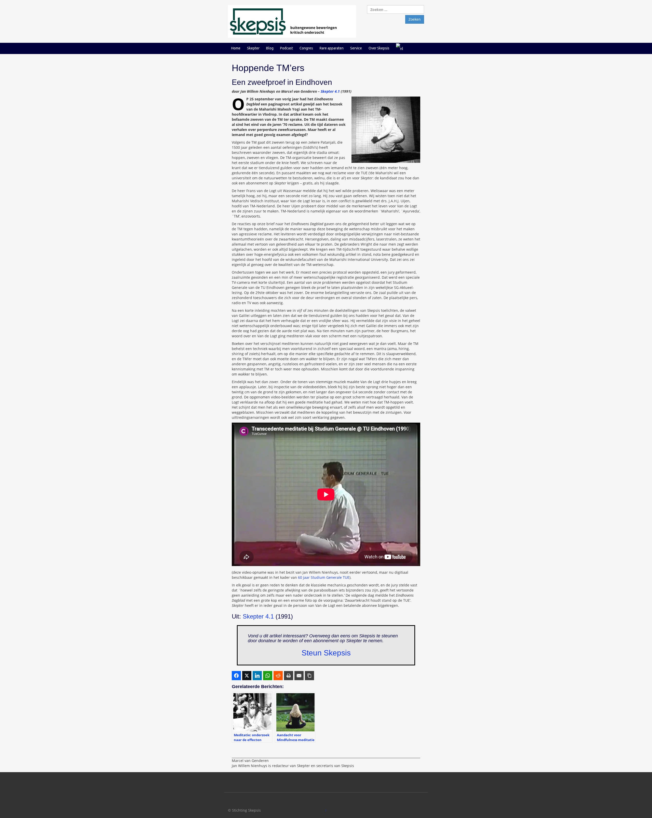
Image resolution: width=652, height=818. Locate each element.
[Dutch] (399, 48)
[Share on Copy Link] (309, 675)
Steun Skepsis (326, 653)
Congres (306, 48)
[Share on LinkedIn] (257, 675)
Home (235, 48)
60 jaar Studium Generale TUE (323, 577)
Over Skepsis (379, 48)
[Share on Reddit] (278, 675)
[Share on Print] (288, 675)
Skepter (253, 48)
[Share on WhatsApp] (267, 675)
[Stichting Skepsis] (292, 21)
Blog (270, 48)
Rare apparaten (332, 48)
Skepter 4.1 (330, 91)
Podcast (286, 48)
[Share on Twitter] (246, 675)
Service (356, 48)
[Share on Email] (299, 675)
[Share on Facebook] (236, 675)
